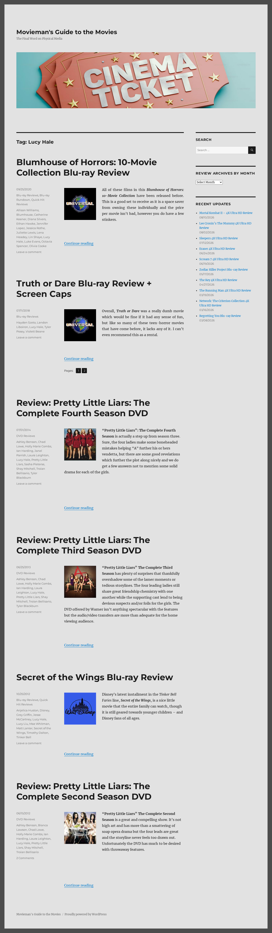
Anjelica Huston (27, 710)
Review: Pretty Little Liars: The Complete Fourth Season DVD (83, 407)
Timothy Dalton (37, 732)
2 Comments (25, 858)
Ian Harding (24, 450)
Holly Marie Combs (38, 446)
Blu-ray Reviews (27, 195)
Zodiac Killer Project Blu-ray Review (223, 270)
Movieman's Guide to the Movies (66, 32)
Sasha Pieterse (34, 464)
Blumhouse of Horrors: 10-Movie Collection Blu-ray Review (86, 167)
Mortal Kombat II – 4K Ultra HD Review (225, 213)
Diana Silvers (37, 219)
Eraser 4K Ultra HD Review (217, 249)
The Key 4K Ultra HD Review (218, 280)
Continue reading (79, 243)
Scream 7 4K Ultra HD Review (219, 259)
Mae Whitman (39, 723)
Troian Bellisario (40, 601)
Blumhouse (24, 214)
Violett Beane (35, 331)
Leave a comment (28, 252)
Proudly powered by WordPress (86, 914)
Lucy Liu (22, 723)
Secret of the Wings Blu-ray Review (94, 677)
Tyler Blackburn (27, 606)
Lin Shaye (35, 237)
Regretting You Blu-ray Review (220, 316)
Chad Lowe (36, 829)
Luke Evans (32, 241)
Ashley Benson (26, 441)
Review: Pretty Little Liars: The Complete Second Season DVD (84, 791)
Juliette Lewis (25, 232)
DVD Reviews (25, 436)
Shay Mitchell (25, 468)
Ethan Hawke (25, 223)
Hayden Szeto (26, 322)
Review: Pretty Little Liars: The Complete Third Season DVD (83, 545)
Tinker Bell (23, 737)
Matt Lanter (24, 728)
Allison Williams (27, 210)
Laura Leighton (38, 455)
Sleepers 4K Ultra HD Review (218, 238)
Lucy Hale (36, 327)
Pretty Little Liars (28, 597)
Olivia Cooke (38, 246)
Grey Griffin (24, 714)
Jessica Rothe (35, 228)
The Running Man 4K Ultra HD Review (225, 290)
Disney (44, 710)
